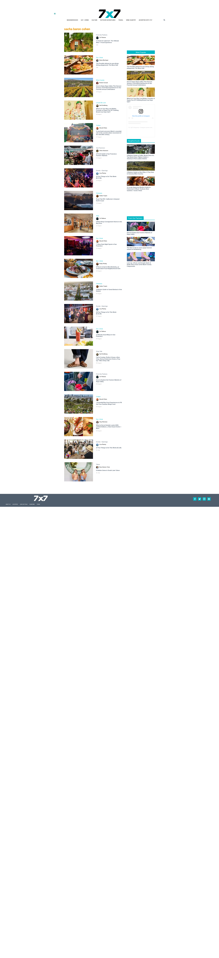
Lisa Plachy (102, 173)
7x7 (129, 127)
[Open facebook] (195, 947)
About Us (8, 953)
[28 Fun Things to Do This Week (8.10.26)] (78, 313)
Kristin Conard (103, 82)
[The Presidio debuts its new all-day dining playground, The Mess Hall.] (78, 64)
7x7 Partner (102, 37)
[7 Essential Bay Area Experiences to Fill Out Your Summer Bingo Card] (78, 404)
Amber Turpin (103, 195)
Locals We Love (101, 102)
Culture (94, 20)
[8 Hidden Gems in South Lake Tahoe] (78, 471)
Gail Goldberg (103, 105)
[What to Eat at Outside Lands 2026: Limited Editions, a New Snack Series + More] (78, 426)
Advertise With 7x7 (145, 20)
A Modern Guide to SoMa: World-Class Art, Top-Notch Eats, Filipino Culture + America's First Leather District (140, 157)
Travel (120, 20)
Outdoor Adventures (107, 20)
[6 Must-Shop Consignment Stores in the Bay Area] (78, 223)
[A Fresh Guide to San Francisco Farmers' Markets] (78, 155)
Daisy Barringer (103, 60)
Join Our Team (23, 953)
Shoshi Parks (103, 128)
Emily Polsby (103, 263)
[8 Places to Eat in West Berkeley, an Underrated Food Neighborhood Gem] (78, 268)
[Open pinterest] (209, 947)
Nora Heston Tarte (104, 467)
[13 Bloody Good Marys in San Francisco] (78, 336)
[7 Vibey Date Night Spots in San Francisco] (78, 245)
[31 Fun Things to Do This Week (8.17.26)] (78, 177)
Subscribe (32, 953)
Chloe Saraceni (103, 150)
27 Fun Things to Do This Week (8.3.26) (108, 447)
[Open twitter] (199, 947)
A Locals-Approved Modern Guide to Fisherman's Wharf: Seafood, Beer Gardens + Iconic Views (139, 189)
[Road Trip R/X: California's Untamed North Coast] (78, 200)
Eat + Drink (85, 20)
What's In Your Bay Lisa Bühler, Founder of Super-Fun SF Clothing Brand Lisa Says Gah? (107, 110)
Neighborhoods (72, 20)
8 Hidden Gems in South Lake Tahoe (108, 470)
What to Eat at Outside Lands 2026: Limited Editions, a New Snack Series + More (108, 426)
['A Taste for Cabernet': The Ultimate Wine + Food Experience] (78, 42)
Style (97, 216)
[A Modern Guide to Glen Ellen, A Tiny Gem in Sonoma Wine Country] (141, 166)
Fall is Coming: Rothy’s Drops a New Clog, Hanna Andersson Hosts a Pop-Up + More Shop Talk (108, 359)
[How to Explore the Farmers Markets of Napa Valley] (78, 381)
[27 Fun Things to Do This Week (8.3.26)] (78, 449)
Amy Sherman (103, 421)
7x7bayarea (135, 127)
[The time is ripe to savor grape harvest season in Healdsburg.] (141, 241)
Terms (38, 953)
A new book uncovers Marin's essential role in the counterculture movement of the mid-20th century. (108, 133)
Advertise (15, 953)
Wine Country (131, 20)
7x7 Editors (102, 218)
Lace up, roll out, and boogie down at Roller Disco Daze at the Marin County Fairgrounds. (139, 264)
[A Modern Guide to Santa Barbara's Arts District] (78, 290)
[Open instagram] (204, 947)
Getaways (99, 193)
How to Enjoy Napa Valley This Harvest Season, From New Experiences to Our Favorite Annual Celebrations (108, 87)
